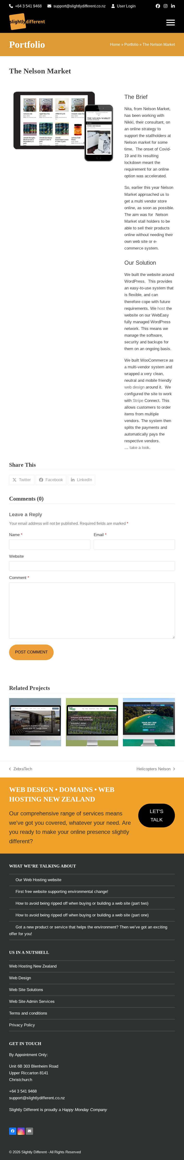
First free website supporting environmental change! (62, 891)
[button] (170, 22)
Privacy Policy (22, 1025)
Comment (19, 577)
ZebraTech (20, 769)
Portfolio (131, 44)
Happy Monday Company (84, 1109)
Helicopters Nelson (154, 769)
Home (115, 44)
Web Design (20, 978)
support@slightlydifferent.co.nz (79, 6)
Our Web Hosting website (38, 880)
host (161, 308)
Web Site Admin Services (32, 1001)
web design (134, 387)
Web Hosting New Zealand (33, 966)
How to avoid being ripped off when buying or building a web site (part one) (82, 915)
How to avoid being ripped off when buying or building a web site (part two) (82, 903)
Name (16, 534)
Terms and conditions (28, 1013)
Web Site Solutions (26, 989)
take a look (139, 447)
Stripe (138, 400)
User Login (126, 6)
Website (16, 556)
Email (100, 534)
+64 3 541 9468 (28, 6)
